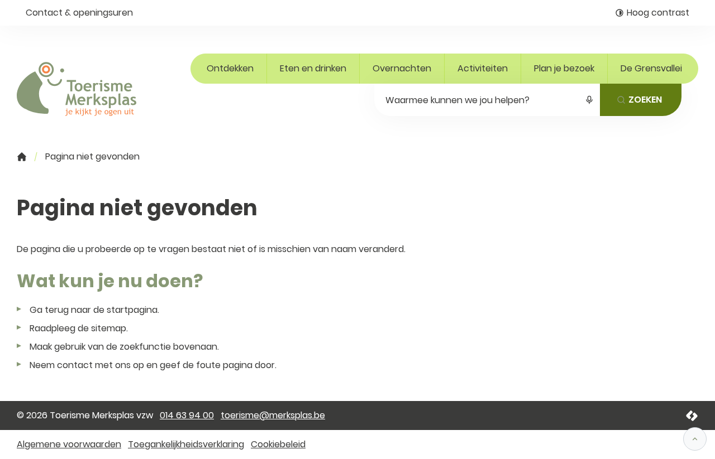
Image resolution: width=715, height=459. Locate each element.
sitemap (108, 328)
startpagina (132, 309)
